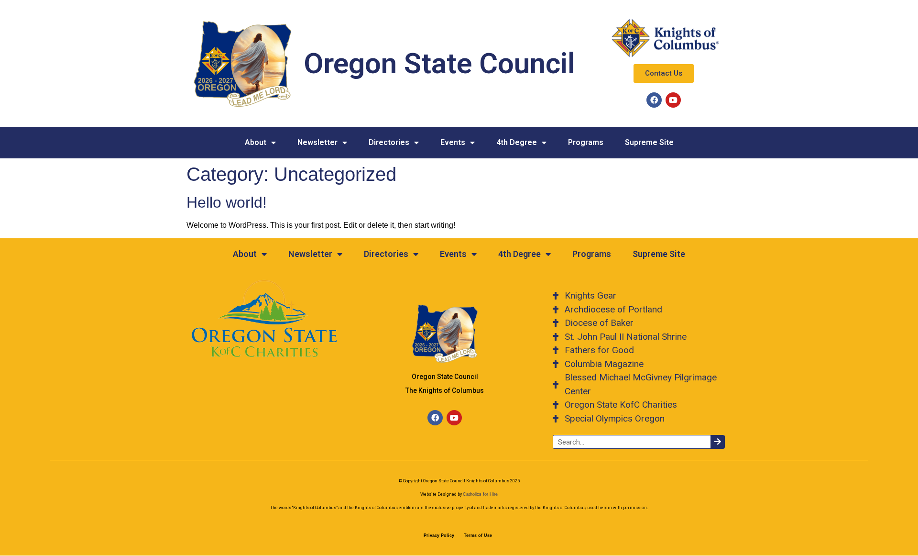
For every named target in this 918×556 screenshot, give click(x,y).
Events (452, 142)
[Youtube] (673, 100)
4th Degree (516, 142)
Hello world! (226, 202)
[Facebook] (654, 100)
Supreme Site (649, 142)
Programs (585, 142)
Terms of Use (478, 535)
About (255, 142)
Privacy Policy (439, 535)
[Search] (717, 441)
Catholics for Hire (480, 494)
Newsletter (317, 142)
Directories (389, 142)
